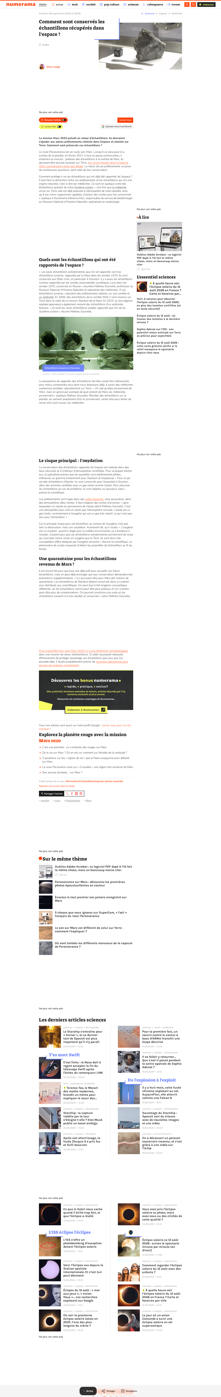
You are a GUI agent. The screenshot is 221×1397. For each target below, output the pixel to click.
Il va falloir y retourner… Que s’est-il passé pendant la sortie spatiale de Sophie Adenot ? (162, 1062)
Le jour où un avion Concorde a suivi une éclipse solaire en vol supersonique (157, 1320)
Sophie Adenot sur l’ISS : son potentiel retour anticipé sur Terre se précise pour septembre (159, 332)
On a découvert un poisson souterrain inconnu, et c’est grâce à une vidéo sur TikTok (162, 1143)
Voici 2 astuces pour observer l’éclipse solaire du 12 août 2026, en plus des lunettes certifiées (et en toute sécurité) (159, 303)
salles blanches (94, 499)
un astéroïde (46, 297)
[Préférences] (193, 4)
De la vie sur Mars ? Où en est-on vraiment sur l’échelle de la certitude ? (84, 752)
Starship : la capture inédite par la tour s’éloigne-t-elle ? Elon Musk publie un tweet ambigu (83, 1118)
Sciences (150, 13)
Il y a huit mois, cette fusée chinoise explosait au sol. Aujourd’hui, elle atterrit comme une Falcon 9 (161, 1093)
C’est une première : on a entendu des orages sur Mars (74, 747)
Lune (57, 800)
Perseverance (73, 800)
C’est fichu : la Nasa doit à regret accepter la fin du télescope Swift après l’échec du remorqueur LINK (83, 1067)
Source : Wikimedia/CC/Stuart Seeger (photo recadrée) (71, 374)
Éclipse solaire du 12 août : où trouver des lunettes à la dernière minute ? (158, 319)
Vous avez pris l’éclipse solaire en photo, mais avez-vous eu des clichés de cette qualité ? (162, 1214)
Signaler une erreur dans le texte (57, 786)
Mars (88, 800)
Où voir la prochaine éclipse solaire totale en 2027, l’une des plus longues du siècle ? (80, 1320)
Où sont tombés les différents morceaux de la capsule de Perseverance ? (93, 944)
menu (42, 4)
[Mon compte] (187, 4)
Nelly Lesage (53, 66)
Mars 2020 (50, 741)
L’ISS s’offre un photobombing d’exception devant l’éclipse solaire (82, 1243)
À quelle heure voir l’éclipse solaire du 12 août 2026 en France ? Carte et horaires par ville (165, 288)
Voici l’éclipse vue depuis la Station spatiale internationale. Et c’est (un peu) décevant (83, 1270)
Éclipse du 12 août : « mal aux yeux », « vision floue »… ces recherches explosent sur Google (81, 1295)
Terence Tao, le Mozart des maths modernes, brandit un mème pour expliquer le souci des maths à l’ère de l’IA (80, 1093)
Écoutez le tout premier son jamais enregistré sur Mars (91, 899)
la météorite (119, 187)
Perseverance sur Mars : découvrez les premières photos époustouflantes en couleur (90, 883)
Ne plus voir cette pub (51, 112)
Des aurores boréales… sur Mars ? (62, 772)
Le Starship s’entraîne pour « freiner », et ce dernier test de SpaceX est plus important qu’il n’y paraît (82, 1037)
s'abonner (208, 4)
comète (45, 800)
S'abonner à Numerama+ (83, 709)
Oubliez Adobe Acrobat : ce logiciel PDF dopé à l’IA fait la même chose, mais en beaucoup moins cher (93, 868)
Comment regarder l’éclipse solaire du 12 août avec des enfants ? (162, 1269)
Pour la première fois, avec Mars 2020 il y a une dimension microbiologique (83, 651)
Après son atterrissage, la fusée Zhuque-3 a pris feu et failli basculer (81, 1141)
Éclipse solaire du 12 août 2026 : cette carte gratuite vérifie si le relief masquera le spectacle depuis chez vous (158, 347)
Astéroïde (177, 13)
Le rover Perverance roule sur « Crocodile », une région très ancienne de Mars (87, 767)
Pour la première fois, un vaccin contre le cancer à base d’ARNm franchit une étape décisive (161, 1037)
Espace (163, 13)
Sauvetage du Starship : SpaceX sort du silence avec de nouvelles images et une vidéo (160, 1118)
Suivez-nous (125, 120)
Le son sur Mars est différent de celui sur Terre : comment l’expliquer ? (89, 929)
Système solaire (83, 187)
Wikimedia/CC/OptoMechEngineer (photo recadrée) (94, 781)
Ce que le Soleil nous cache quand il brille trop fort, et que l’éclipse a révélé (82, 1212)
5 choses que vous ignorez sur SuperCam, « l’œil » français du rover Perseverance (91, 914)
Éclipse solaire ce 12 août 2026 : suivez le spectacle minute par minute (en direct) (160, 1245)
